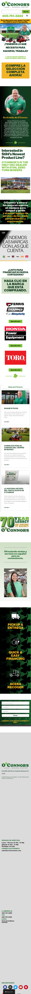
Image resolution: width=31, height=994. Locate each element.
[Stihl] (22, 257)
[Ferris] (13, 257)
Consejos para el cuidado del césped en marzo (14, 448)
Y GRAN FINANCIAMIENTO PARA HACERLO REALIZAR (15, 57)
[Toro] (26, 257)
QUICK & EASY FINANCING (15, 656)
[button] (27, 15)
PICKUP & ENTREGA (15, 626)
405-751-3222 (12, 16)
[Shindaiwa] (17, 257)
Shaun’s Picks (11, 408)
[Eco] (8, 257)
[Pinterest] (26, 987)
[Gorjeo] (15, 987)
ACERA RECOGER (16, 685)
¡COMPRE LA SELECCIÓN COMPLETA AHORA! (15, 70)
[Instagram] (10, 987)
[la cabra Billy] (3, 257)
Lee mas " (7, 421)
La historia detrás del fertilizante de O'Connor (14, 490)
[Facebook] (5, 987)
